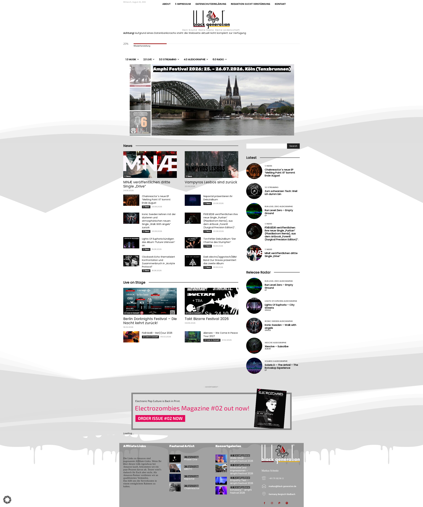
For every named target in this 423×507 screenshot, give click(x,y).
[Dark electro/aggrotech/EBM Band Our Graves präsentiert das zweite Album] (193, 260)
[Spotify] (287, 503)
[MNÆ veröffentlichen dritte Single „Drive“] (150, 164)
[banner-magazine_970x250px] (211, 409)
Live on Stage (134, 282)
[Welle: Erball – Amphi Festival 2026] (221, 459)
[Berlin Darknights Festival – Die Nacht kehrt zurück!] (150, 301)
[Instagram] (272, 503)
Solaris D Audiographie (276, 361)
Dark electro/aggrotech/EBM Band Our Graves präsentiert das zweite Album (219, 260)
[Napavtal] (175, 478)
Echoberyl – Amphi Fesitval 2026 (241, 491)
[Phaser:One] (175, 459)
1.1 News (127, 176)
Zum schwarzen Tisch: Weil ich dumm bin (281, 192)
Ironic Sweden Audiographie (279, 321)
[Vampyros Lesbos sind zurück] (211, 164)
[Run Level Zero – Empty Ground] (254, 211)
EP (266, 216)
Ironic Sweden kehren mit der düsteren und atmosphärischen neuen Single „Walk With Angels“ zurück (159, 221)
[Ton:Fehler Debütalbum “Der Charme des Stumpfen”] (193, 242)
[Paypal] (279, 503)
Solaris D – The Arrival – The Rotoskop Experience (281, 366)
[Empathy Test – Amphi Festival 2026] (221, 481)
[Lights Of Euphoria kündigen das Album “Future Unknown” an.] (131, 242)
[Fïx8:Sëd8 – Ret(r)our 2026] (131, 336)
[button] (7, 499)
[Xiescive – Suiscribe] (254, 346)
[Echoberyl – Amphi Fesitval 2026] (221, 490)
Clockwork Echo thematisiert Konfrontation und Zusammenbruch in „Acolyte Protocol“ (158, 261)
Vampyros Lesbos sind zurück (211, 182)
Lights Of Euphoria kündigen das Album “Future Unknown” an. (158, 242)
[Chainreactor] (175, 487)
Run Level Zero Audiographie (279, 206)
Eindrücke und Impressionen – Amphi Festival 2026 (241, 470)
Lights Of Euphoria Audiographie (281, 301)
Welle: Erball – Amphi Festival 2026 (241, 459)
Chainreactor (191, 488)
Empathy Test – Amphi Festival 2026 (241, 482)
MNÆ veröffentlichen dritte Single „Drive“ (146, 184)
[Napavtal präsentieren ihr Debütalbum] (193, 200)
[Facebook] (264, 503)
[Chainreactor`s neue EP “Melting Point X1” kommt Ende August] (131, 200)
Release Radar (258, 272)
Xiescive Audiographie (275, 343)
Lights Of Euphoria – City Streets (279, 306)
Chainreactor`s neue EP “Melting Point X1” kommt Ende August (156, 199)
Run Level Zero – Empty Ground (279, 211)
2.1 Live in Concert (131, 313)
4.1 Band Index (191, 457)
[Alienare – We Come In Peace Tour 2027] (193, 336)
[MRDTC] (175, 468)
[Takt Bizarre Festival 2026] (211, 301)
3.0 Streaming (271, 187)
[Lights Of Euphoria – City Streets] (254, 306)
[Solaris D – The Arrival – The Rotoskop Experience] (254, 366)
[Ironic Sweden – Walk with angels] (254, 326)
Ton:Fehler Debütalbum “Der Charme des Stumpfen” (219, 240)
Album (268, 349)
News (127, 145)
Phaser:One (190, 459)
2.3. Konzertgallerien (240, 455)
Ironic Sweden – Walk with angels (280, 326)
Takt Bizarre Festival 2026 (207, 318)
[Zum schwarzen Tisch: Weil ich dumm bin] (254, 191)
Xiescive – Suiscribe (276, 346)
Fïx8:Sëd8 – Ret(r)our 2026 (157, 333)
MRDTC (188, 469)
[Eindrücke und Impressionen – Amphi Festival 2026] (221, 468)
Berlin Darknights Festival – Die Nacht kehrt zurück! (150, 320)
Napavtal (189, 478)
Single (268, 310)
